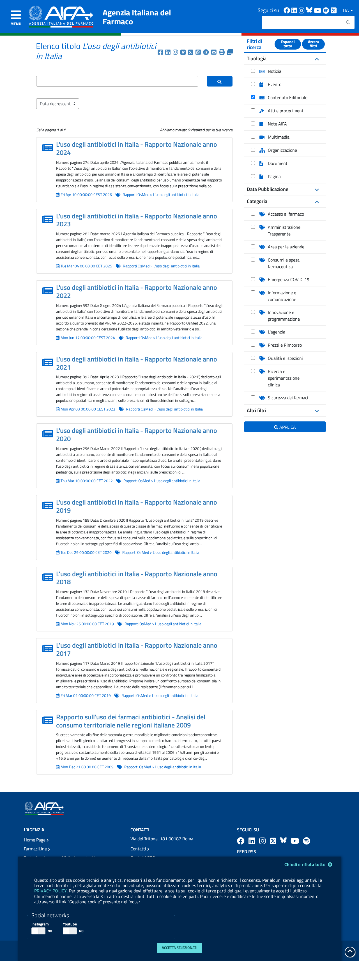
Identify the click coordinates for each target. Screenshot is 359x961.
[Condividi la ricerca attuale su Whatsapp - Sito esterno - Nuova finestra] (199, 52)
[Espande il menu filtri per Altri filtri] (316, 410)
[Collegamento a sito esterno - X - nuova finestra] (334, 10)
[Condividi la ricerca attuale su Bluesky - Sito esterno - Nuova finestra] (184, 52)
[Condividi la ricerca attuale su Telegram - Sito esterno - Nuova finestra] (207, 52)
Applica (287, 427)
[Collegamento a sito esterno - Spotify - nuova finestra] (327, 10)
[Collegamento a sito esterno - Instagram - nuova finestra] (302, 10)
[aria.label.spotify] (306, 840)
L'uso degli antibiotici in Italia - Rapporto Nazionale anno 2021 (136, 363)
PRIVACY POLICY (50, 890)
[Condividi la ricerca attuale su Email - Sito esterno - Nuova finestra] (215, 52)
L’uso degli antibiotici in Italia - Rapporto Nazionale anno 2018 (136, 578)
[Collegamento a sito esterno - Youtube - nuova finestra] (318, 10)
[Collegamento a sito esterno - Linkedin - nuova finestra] (295, 10)
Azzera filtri (313, 44)
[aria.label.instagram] (263, 840)
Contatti (138, 848)
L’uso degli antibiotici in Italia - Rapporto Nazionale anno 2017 (136, 649)
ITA (346, 10)
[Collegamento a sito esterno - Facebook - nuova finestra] (287, 10)
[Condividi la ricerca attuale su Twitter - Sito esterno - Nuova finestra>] (191, 52)
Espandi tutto (288, 44)
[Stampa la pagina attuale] (223, 52)
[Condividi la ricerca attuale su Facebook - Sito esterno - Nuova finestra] (161, 52)
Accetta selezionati (179, 947)
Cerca (219, 86)
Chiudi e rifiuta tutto (305, 864)
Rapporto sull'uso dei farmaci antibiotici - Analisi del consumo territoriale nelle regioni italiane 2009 (130, 721)
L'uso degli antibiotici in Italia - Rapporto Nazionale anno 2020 (136, 434)
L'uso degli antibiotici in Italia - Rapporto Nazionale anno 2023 (136, 220)
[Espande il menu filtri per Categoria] (316, 201)
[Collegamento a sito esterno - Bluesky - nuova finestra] (310, 10)
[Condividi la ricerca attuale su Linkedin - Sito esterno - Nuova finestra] (169, 52)
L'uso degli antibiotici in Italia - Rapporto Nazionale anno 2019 (136, 506)
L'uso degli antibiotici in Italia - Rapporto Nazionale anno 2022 (136, 291)
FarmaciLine (36, 848)
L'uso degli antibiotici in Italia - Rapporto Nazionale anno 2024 (136, 148)
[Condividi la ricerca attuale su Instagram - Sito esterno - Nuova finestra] (176, 52)
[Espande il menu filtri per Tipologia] (316, 58)
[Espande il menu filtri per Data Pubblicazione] (316, 189)
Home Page (35, 839)
